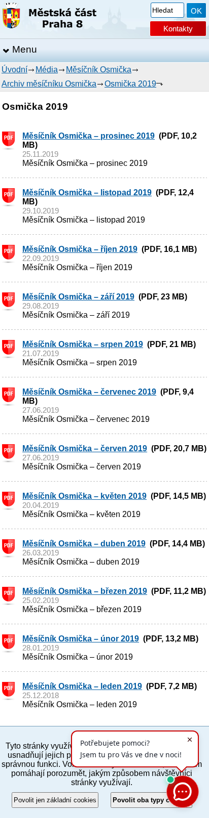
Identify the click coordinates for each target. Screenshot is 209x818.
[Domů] (49, 17)
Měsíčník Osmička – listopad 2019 (87, 192)
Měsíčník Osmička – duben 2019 (84, 543)
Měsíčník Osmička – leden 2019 (82, 686)
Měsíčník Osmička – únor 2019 (80, 638)
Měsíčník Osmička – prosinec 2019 (88, 136)
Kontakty (178, 28)
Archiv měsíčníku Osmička (49, 83)
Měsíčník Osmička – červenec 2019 (89, 392)
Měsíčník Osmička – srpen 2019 (82, 344)
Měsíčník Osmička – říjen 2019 (79, 249)
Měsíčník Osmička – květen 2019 (84, 496)
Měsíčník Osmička (98, 69)
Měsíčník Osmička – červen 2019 (84, 448)
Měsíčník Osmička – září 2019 (78, 296)
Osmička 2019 (130, 83)
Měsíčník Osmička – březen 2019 (84, 591)
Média (47, 69)
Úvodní (14, 69)
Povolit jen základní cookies (55, 800)
